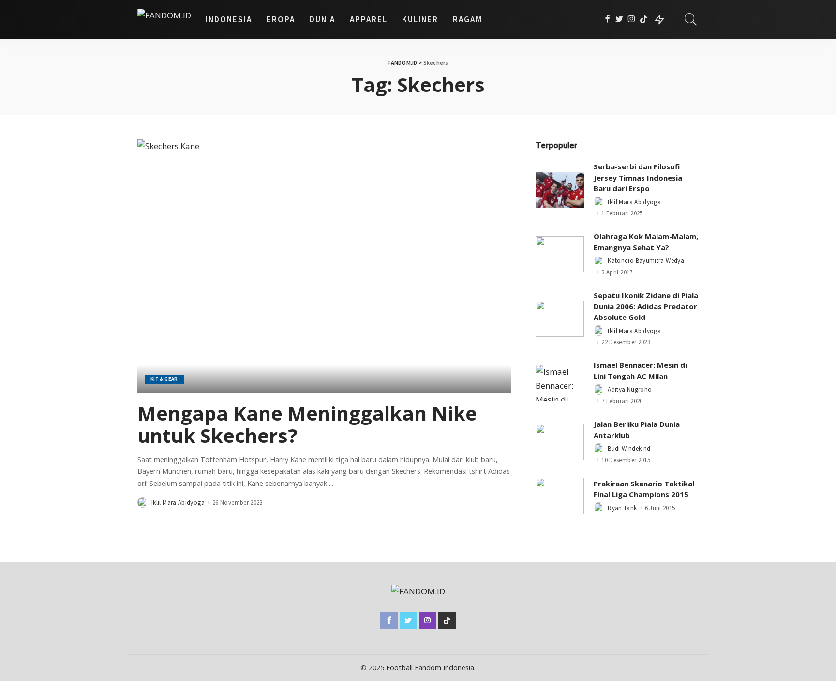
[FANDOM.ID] (164, 19)
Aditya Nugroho (630, 389)
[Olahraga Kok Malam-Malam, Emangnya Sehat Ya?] (560, 254)
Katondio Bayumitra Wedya (646, 260)
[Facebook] (607, 19)
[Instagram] (632, 19)
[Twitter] (619, 19)
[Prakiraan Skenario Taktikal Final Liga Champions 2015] (560, 496)
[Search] (691, 19)
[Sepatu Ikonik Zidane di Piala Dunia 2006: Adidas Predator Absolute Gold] (560, 319)
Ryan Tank (622, 508)
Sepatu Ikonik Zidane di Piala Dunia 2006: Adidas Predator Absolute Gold (646, 306)
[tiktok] (644, 19)
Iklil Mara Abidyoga (178, 502)
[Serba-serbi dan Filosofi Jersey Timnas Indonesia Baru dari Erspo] (560, 190)
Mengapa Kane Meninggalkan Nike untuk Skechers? (307, 424)
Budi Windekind (629, 448)
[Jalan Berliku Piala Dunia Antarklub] (560, 442)
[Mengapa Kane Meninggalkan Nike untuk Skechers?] (324, 265)
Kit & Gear (164, 379)
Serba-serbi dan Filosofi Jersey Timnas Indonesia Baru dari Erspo (638, 177)
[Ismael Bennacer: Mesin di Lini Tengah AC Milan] (560, 383)
